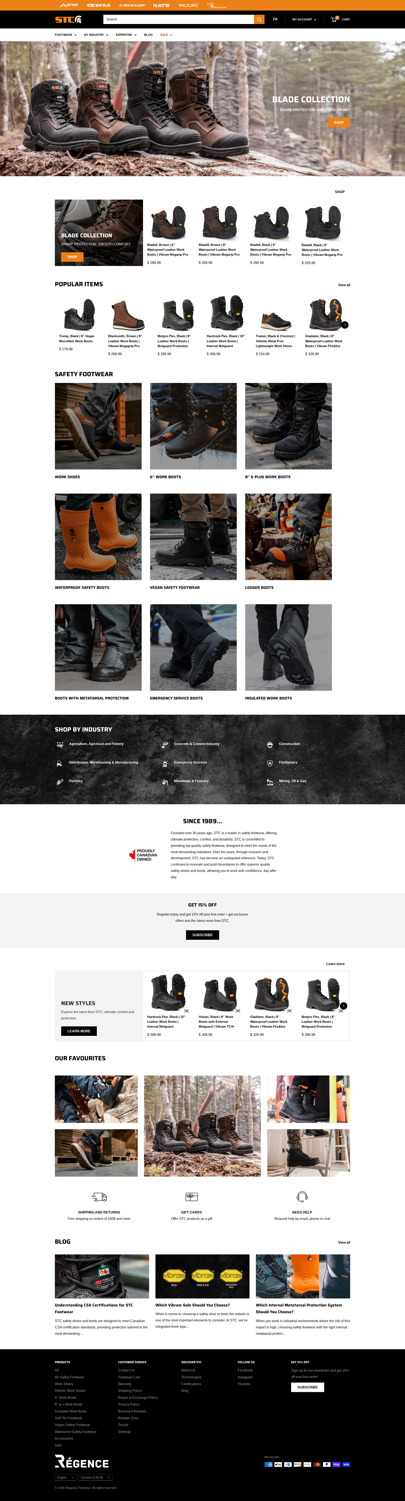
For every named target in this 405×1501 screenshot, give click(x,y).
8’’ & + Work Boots (68, 1404)
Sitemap (124, 1432)
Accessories (64, 1438)
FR (275, 19)
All (57, 1370)
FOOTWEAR (63, 34)
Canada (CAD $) (92, 1477)
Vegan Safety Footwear (72, 1425)
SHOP (339, 122)
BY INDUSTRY (94, 34)
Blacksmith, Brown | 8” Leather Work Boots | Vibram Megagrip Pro (125, 341)
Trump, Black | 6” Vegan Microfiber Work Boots (76, 338)
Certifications (191, 1384)
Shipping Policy (130, 1390)
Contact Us (126, 1370)
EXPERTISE (124, 34)
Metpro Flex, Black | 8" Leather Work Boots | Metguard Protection (174, 341)
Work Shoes (64, 1384)
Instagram (245, 1377)
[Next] (345, 325)
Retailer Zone (128, 1418)
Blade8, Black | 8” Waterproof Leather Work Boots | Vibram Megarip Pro (322, 250)
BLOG (148, 34)
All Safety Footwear (69, 1377)
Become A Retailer (132, 1411)
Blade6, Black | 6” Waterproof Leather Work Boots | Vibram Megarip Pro (270, 249)
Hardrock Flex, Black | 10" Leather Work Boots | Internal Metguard (226, 341)
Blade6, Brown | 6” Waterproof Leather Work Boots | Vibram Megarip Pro (167, 249)
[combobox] (178, 19)
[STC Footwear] (68, 19)
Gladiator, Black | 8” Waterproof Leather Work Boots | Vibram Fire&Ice (323, 341)
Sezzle (123, 1425)
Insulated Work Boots (71, 1411)
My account (302, 19)
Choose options (183, 1011)
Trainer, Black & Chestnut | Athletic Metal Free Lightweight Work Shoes (275, 341)
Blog (184, 1390)
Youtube (244, 1384)
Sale (58, 1445)
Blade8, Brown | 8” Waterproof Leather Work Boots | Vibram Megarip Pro (219, 249)
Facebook (245, 1370)
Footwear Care (129, 1377)
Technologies (191, 1377)
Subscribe (202, 935)
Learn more (336, 964)
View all (344, 285)
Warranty (124, 1384)
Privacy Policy (128, 1404)
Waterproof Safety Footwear (75, 1432)
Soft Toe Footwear (68, 1418)
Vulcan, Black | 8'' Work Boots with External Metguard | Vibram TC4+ (217, 1021)
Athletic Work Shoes (70, 1390)
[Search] (259, 19)
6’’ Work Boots (65, 1397)
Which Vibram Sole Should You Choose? (192, 1305)
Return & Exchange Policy (138, 1397)
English (62, 1477)
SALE (164, 34)
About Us (188, 1370)
